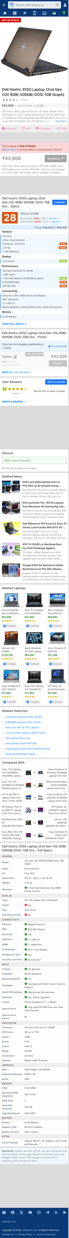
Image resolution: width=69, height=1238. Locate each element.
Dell (42, 105)
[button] (34, 324)
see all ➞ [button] (53, 218)
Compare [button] (59, 202)
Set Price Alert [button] (59, 346)
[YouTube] (30, 1212)
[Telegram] (47, 1212)
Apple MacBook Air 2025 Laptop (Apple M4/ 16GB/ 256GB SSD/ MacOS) (34, 650)
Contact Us (8, 1234)
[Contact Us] (4, 1212)
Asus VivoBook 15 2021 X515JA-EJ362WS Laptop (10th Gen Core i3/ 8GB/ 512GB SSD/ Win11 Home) (11, 688)
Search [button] (53, 158)
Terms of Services (46, 1234)
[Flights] (25, 13)
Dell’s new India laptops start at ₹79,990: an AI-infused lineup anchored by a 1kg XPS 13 (41, 484)
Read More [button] (61, 121)
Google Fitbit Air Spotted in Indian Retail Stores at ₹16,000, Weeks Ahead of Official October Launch (42, 567)
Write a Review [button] (56, 382)
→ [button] (16, 372)
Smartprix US (9, 1221)
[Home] (5, 13)
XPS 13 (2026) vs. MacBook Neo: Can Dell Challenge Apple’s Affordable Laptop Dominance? (42, 546)
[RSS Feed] (56, 1212)
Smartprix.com (29, 1230)
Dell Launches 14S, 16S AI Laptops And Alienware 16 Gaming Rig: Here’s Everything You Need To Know (44, 504)
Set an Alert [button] (9, 149)
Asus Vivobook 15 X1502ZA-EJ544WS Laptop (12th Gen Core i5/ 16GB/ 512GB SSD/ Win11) (57, 650)
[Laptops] (44, 13)
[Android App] (65, 1212)
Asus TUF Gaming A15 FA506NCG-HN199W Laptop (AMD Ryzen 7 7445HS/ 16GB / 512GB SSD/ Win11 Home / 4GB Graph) (34, 688)
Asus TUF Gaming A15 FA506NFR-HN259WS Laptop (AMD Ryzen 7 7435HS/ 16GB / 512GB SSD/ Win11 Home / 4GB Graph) (34, 612)
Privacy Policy (25, 1234)
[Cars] (54, 13)
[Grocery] (64, 13)
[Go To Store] (18, 356)
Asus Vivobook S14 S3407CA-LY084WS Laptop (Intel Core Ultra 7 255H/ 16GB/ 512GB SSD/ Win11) (57, 612)
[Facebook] (12, 1212)
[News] (15, 13)
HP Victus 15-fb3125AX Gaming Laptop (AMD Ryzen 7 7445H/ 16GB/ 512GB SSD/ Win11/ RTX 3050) (57, 688)
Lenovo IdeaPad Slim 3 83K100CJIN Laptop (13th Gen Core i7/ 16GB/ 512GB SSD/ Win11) (11, 612)
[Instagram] (39, 1212)
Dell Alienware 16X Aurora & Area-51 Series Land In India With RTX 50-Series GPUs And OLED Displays (44, 525)
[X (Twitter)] (21, 1212)
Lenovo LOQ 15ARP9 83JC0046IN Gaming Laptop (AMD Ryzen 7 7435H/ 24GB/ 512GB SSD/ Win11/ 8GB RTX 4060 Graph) (11, 650)
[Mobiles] (35, 13)
